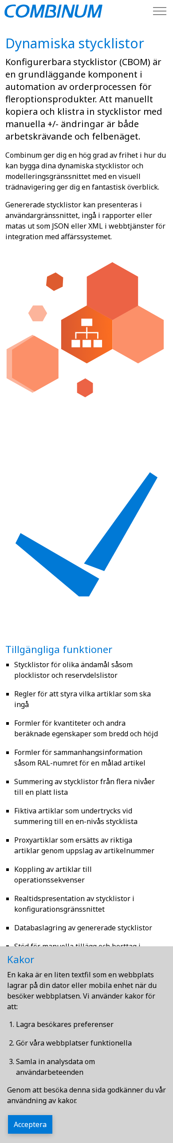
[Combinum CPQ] (53, 11)
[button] (86, 335)
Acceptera (30, 1124)
